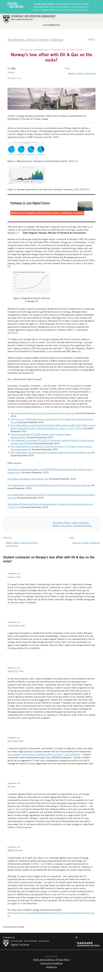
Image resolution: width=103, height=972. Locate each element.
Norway (56, 525)
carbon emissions (80, 522)
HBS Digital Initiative (46, 4)
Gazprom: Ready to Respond (81, 73)
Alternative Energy (61, 522)
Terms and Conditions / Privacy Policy (51, 959)
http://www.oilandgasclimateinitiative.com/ (28, 478)
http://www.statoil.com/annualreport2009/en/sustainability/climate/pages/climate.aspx (50, 485)
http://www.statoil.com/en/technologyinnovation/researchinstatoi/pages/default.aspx (51, 452)
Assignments (51, 25)
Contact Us (51, 966)
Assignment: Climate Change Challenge (35, 40)
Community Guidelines (51, 963)
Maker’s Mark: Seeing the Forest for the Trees (22, 544)
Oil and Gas (66, 525)
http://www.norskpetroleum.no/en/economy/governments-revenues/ (43, 413)
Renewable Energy (83, 525)
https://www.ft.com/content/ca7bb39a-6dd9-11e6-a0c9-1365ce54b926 (44, 754)
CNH (13, 68)
